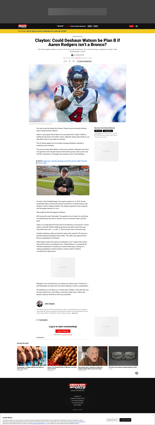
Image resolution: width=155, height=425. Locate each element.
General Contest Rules (77, 398)
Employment (77, 405)
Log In (131, 26)
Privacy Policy (79, 421)
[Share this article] (69, 61)
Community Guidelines (67, 334)
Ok (153, 415)
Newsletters (108, 131)
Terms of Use (73, 421)
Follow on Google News (85, 61)
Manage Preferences (112, 419)
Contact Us (77, 396)
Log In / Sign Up (62, 331)
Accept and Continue (125, 419)
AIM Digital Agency (77, 409)
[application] (62, 180)
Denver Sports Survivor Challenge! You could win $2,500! (46, 31)
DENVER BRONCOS (77, 36)
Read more (75, 313)
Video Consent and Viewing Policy (37, 423)
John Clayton (50, 304)
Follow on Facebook (77, 400)
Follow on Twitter (77, 402)
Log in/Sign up (98, 133)
